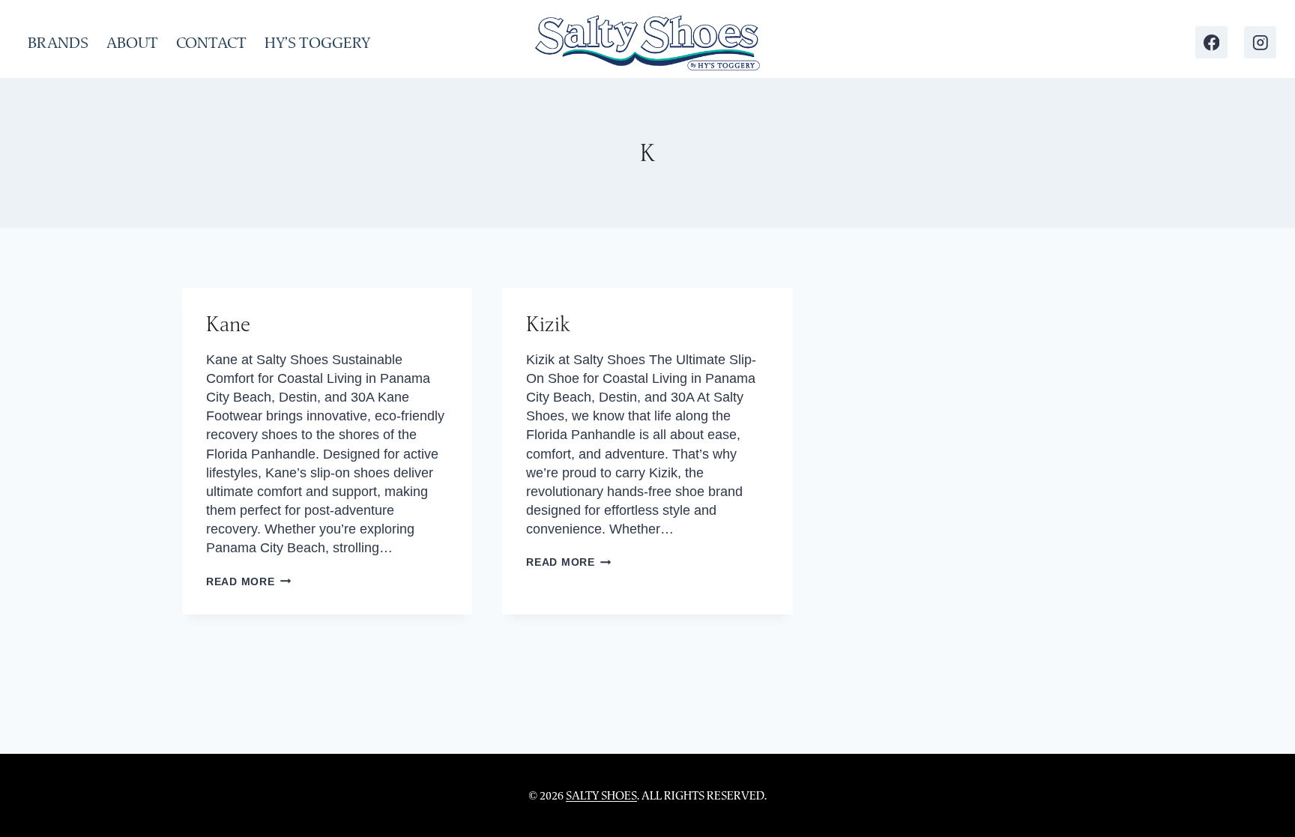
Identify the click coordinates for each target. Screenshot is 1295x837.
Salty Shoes (601, 795)
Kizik (548, 323)
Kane (228, 323)
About (132, 42)
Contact (211, 42)
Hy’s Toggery (317, 42)
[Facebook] (1211, 42)
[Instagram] (1260, 42)
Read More (248, 581)
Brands (58, 42)
